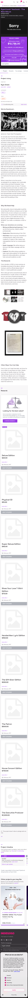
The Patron (7, 724)
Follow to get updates (7, 864)
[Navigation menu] (26, 2)
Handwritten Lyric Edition (13, 635)
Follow (14, 57)
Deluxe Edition (8, 455)
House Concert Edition (12, 768)
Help (13, 851)
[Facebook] (1, 940)
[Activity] (20, 2)
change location (21, 5)
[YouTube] (6, 940)
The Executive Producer (12, 812)
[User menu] (23, 2)
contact (9, 87)
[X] (4, 940)
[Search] (14, 2)
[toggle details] (24, 924)
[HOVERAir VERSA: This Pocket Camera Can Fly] (13, 897)
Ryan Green (5, 13)
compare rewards (9, 420)
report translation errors (14, 950)
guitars (3, 98)
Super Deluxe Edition (11, 544)
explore (16, 883)
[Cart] (17, 2)
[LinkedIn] (11, 940)
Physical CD (7, 499)
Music (3, 92)
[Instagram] (9, 940)
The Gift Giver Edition (11, 680)
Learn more (15, 861)
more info (3, 87)
